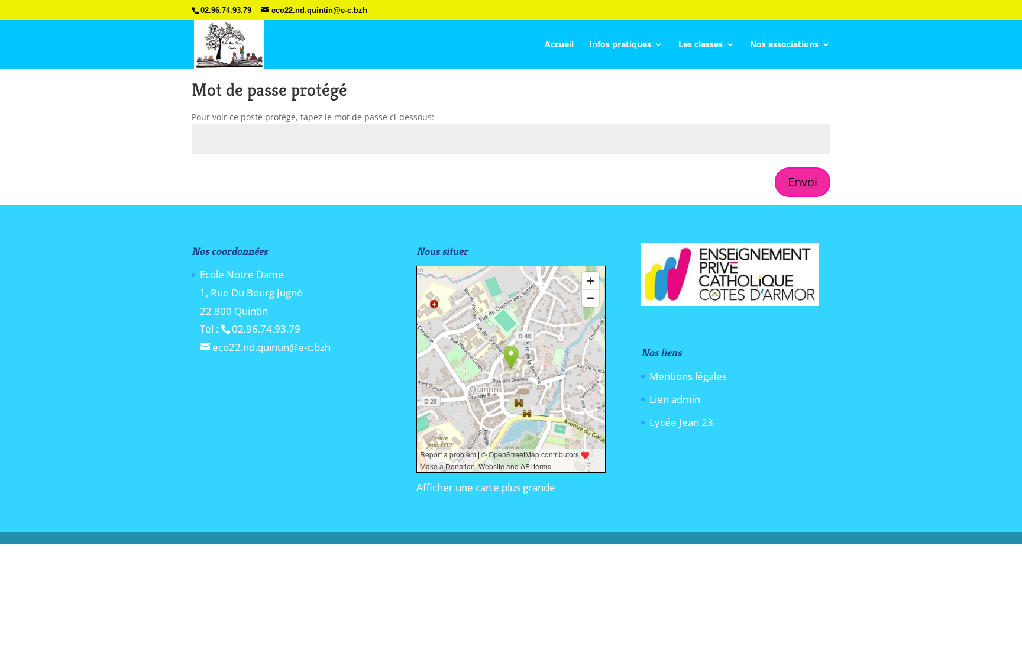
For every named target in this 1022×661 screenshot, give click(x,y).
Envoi (802, 182)
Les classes (700, 45)
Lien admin (674, 399)
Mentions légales (688, 376)
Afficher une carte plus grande (485, 487)
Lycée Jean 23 (681, 422)
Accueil (559, 45)
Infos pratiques (620, 45)
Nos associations (784, 45)
